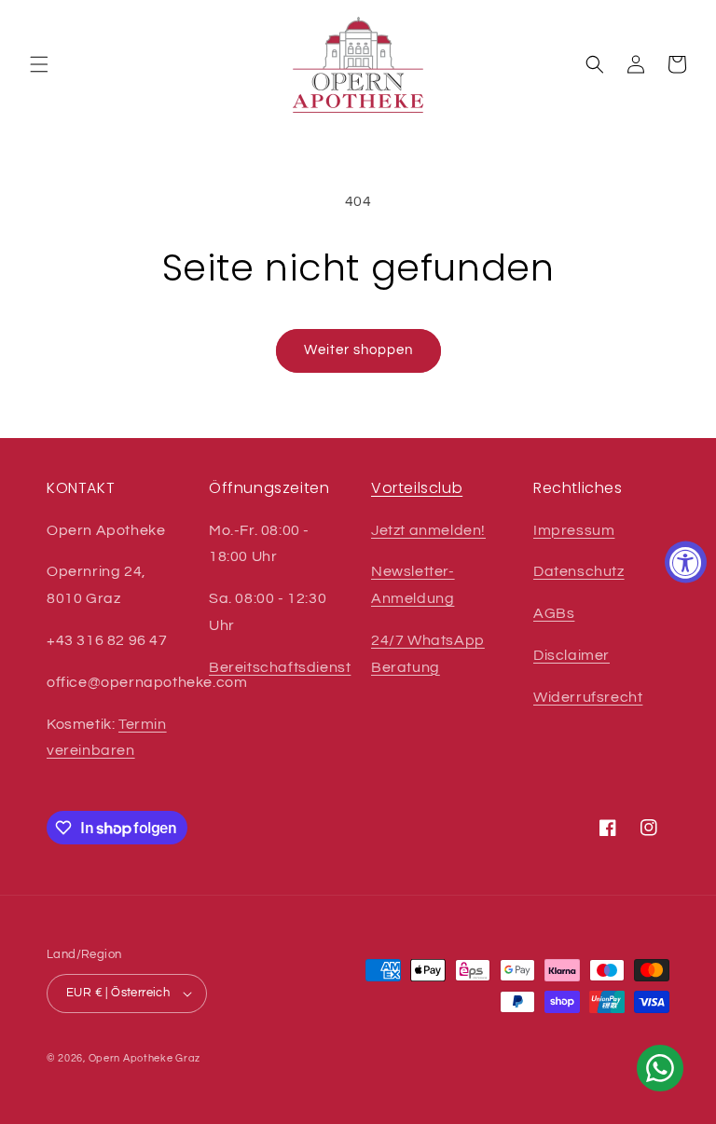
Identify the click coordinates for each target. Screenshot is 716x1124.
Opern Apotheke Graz (144, 1058)
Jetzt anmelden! (428, 530)
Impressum (573, 530)
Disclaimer (571, 655)
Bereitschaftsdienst (280, 667)
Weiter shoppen (358, 350)
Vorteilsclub (416, 488)
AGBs (553, 613)
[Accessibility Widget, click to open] (686, 562)
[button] (39, 64)
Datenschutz (579, 571)
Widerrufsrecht (587, 697)
